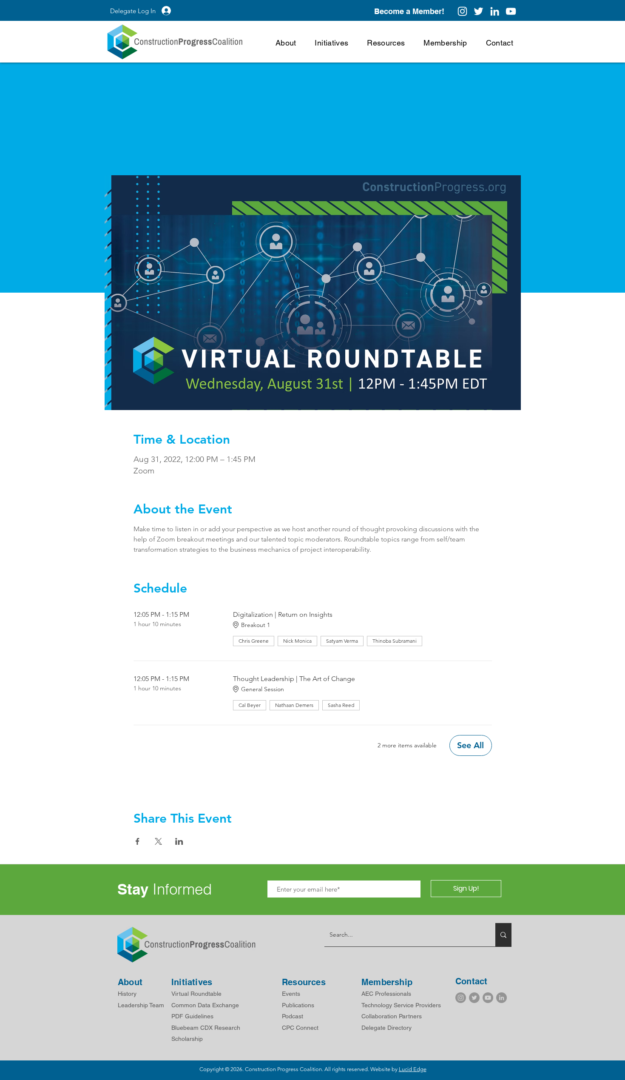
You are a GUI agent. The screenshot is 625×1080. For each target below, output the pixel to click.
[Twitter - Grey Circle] (474, 997)
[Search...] (503, 934)
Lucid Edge (412, 1069)
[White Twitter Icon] (478, 11)
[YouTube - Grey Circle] (488, 997)
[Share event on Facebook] (138, 841)
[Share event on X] (158, 841)
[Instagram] (462, 11)
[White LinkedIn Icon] (495, 11)
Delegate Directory (386, 1027)
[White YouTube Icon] (511, 11)
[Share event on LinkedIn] (179, 841)
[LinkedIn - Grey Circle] (501, 997)
